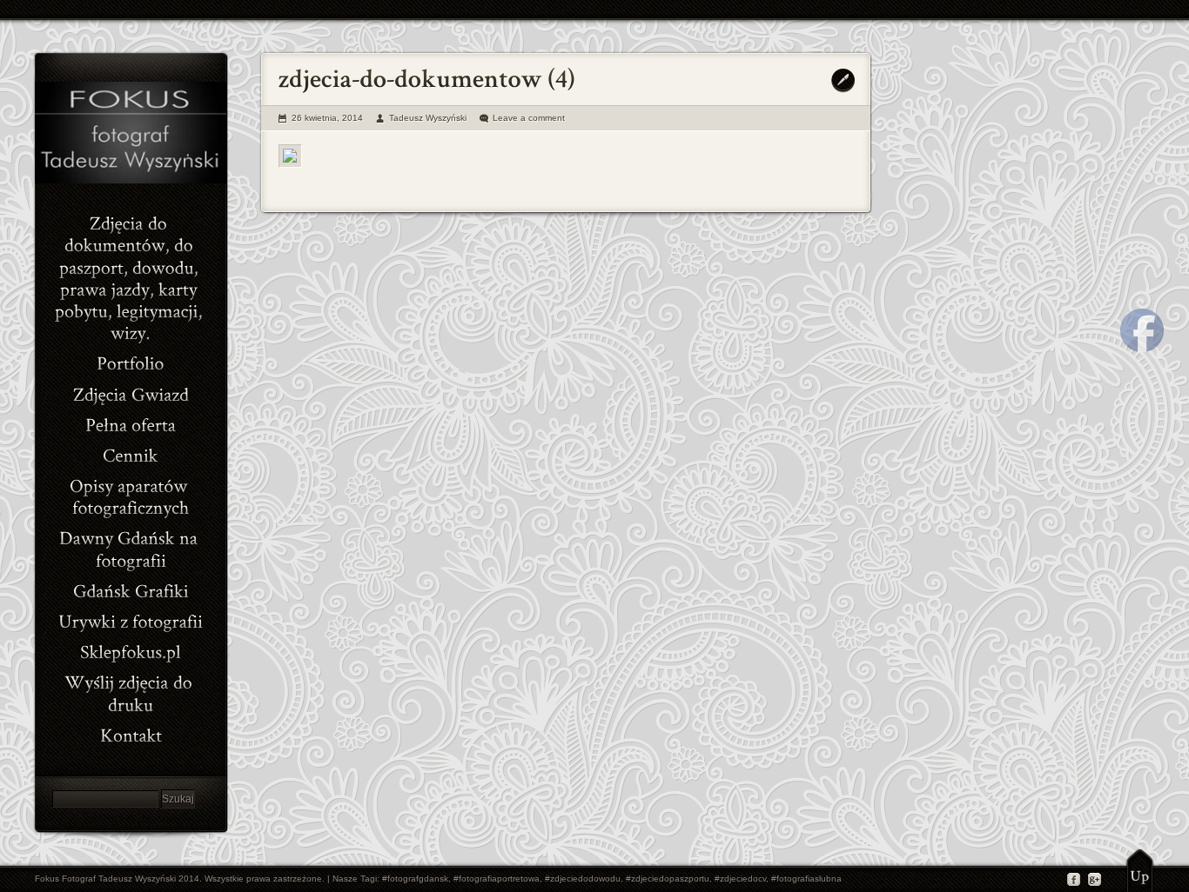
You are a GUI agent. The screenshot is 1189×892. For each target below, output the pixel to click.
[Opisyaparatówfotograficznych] (130, 495)
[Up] (1139, 870)
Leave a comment (529, 118)
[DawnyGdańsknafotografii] (130, 547)
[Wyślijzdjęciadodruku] (130, 691)
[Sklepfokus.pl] (130, 650)
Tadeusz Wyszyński (428, 118)
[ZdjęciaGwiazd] (130, 391)
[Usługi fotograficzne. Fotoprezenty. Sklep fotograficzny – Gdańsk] (130, 423)
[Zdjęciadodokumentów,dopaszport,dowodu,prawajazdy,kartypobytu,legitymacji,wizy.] (130, 276)
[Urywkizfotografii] (130, 619)
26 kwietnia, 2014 (327, 118)
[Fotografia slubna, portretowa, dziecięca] (130, 361)
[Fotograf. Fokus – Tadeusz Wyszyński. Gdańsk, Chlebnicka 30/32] (130, 733)
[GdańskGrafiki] (130, 589)
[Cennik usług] (130, 453)
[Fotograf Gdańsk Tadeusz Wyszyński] (130, 180)
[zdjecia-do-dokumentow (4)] (290, 156)
